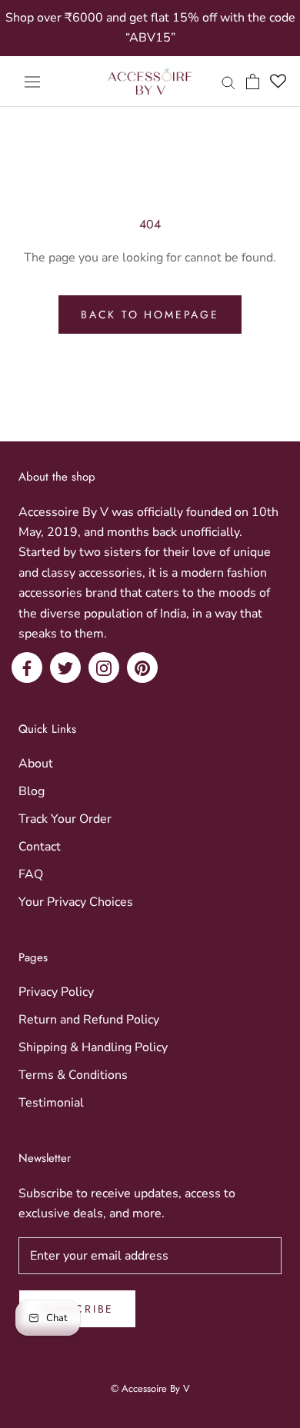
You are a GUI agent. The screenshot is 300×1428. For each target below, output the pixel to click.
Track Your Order (65, 819)
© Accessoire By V (150, 1388)
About (35, 763)
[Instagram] (103, 667)
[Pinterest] (142, 667)
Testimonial (51, 1102)
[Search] (228, 81)
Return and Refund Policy (88, 1019)
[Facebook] (27, 667)
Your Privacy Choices (75, 902)
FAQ (30, 874)
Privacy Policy (56, 992)
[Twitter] (65, 667)
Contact (39, 846)
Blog (31, 791)
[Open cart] (252, 81)
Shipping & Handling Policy (93, 1047)
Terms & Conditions (73, 1075)
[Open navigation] (32, 81)
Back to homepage (150, 314)
